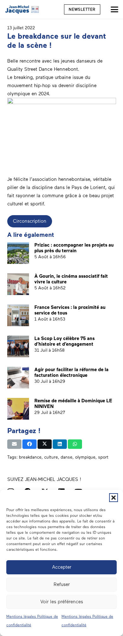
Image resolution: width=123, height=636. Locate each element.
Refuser (62, 584)
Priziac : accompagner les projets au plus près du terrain (74, 248)
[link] (42, 69)
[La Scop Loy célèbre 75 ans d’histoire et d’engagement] (18, 346)
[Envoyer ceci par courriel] (14, 444)
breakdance (30, 457)
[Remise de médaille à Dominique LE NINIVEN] (18, 409)
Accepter (61, 567)
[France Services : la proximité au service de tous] (18, 315)
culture (51, 457)
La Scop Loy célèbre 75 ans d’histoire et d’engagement (64, 341)
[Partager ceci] (29, 444)
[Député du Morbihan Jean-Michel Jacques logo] (22, 9)
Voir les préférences (61, 602)
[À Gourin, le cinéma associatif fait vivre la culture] (18, 284)
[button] (113, 497)
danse (67, 457)
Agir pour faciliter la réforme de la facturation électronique (71, 372)
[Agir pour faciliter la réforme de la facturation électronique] (18, 377)
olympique (85, 457)
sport (103, 457)
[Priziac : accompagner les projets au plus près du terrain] (18, 253)
